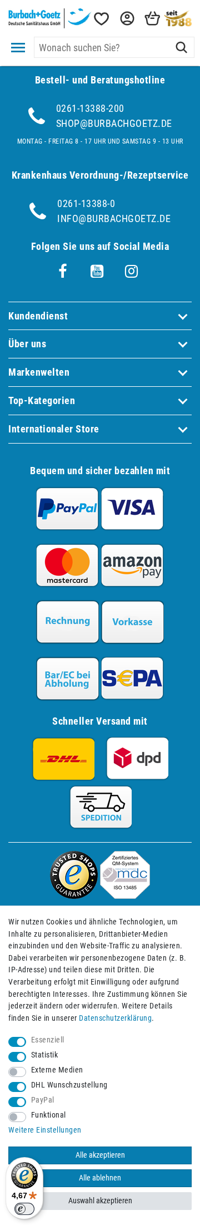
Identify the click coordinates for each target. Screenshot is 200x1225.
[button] (126, 18)
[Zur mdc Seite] (125, 895)
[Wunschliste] (100, 18)
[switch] (24, 1209)
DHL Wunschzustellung (69, 1085)
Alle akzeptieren (100, 1155)
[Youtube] (97, 271)
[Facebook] (62, 271)
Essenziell (47, 1040)
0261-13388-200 (90, 108)
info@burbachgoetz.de (114, 218)
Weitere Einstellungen (45, 1130)
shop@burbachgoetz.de (114, 123)
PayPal (42, 1100)
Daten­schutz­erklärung (115, 1018)
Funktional (48, 1115)
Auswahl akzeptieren (100, 1201)
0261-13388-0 (86, 203)
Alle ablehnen (100, 1178)
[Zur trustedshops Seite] (74, 895)
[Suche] (181, 47)
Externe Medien (57, 1070)
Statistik (44, 1055)
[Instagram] (131, 271)
